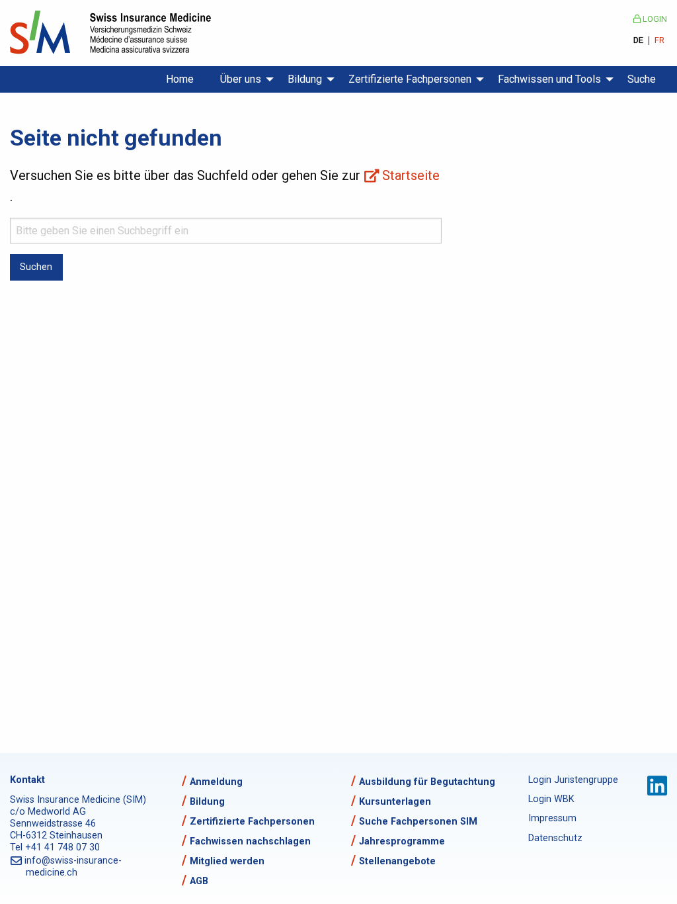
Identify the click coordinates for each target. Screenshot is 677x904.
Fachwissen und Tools (549, 79)
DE (638, 40)
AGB (199, 881)
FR (659, 40)
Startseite (411, 175)
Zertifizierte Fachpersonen (409, 79)
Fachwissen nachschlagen (250, 841)
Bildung (305, 79)
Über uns (240, 79)
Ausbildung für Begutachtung (427, 782)
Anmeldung (216, 782)
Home (180, 79)
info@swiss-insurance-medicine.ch (74, 866)
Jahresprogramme (402, 841)
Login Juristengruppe (569, 780)
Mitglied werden (227, 861)
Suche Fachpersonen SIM (418, 821)
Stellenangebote (397, 861)
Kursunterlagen (395, 801)
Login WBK (551, 799)
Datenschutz (555, 838)
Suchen (36, 267)
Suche (641, 79)
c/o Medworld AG (48, 811)
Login (654, 19)
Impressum (552, 818)
